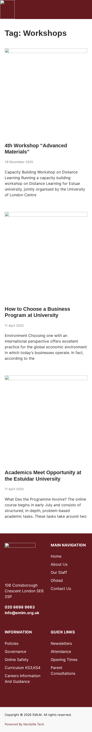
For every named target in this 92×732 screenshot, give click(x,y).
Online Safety (17, 659)
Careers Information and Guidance (22, 678)
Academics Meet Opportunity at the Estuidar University (43, 475)
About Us (59, 564)
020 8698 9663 (20, 607)
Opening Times (64, 659)
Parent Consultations (63, 670)
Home (56, 556)
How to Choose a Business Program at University (37, 312)
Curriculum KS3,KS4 (22, 667)
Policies (11, 643)
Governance (15, 651)
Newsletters (61, 643)
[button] (71, 9)
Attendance (61, 651)
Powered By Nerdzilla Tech (24, 724)
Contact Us (61, 588)
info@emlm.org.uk (22, 612)
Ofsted (57, 580)
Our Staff (59, 572)
